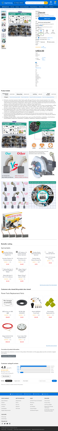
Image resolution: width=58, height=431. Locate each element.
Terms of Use (47, 400)
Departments (6, 6)
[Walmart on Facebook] (2, 424)
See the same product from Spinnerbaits (48, 285)
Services (12, 6)
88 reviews (44, 47)
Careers (46, 6)
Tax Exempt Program (34, 410)
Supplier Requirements (5, 410)
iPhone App (3, 416)
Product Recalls (33, 408)
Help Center (28, 394)
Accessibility (32, 406)
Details (48, 39)
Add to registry (52, 42)
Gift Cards (18, 408)
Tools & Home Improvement (9, 9)
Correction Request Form (8, 356)
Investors (3, 406)
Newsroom (3, 404)
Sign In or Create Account (17, 394)
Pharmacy (41, 6)
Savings (17, 6)
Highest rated (17, 380)
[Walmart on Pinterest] (10, 424)
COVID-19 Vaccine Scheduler (36, 400)
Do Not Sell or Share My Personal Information (49, 410)
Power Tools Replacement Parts (48, 97)
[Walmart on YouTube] (7, 424)
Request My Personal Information (48, 407)
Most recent (8, 380)
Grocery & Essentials (24, 6)
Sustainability (4, 408)
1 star (19, 372)
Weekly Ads (46, 394)
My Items (51, 6)
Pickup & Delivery (33, 6)
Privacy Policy (47, 402)
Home (2, 9)
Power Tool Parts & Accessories (29, 9)
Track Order (37, 394)
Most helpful (25, 380)
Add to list (43, 42)
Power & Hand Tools (19, 9)
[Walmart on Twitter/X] (5, 424)
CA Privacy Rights (48, 404)
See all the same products (51, 345)
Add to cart (47, 18)
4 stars (18, 367)
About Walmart (4, 400)
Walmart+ (18, 406)
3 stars (18, 369)
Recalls (31, 404)
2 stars (18, 370)
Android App (3, 418)
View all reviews (5, 376)
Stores (17, 402)
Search (54, 380)
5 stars (18, 366)
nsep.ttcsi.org (38, 67)
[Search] (46, 2)
